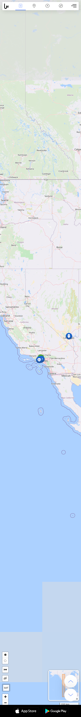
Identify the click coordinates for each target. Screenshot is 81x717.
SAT (6, 687)
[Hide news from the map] (5, 678)
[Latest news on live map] (8, 6)
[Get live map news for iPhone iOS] (26, 711)
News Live (20, 8)
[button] (39, 360)
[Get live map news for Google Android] (56, 711)
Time (47, 8)
